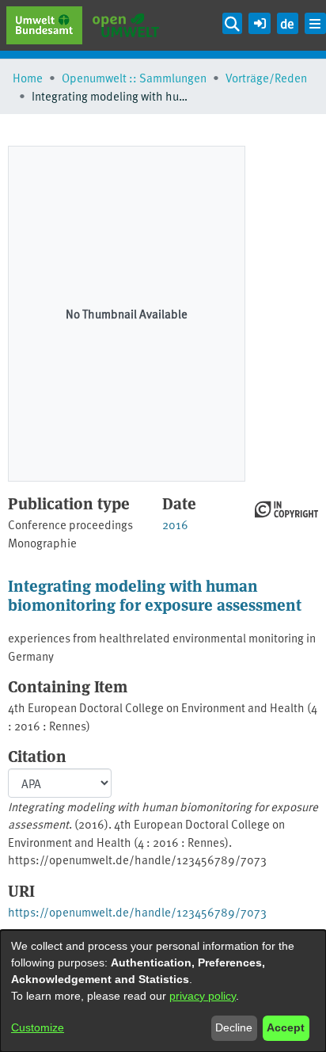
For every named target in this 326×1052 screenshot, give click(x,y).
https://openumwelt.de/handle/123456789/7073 (137, 911)
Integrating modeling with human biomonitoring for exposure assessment (154, 595)
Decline (233, 1027)
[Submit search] (232, 23)
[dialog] (163, 991)
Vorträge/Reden (266, 77)
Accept (286, 1027)
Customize (37, 1027)
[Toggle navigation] (315, 23)
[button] (259, 21)
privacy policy (202, 995)
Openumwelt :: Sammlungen (134, 77)
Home (28, 77)
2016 (175, 524)
